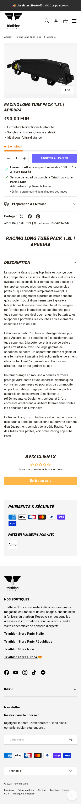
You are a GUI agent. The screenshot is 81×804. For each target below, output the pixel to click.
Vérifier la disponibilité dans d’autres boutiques (38, 191)
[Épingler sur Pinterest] (38, 216)
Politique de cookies (23, 793)
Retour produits (26, 790)
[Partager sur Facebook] (30, 216)
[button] (65, 21)
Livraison (9, 790)
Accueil (8, 37)
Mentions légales (59, 790)
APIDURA (10, 223)
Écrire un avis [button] (40, 481)
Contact (42, 790)
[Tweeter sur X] (21, 216)
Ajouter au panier (54, 158)
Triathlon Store (20, 783)
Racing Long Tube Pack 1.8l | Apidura (36, 37)
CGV (6, 793)
